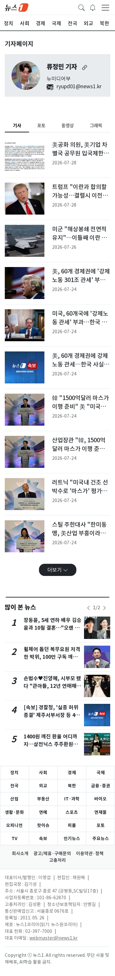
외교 (43, 786)
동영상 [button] (67, 125)
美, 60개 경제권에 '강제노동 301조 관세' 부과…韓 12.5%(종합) (81, 280)
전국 (14, 786)
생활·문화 (14, 812)
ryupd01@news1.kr (79, 86)
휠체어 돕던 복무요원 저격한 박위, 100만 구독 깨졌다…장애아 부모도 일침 (52, 657)
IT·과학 (72, 799)
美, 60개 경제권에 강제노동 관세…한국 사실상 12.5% (80, 364)
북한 (72, 786)
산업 (14, 799)
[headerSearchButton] (81, 7)
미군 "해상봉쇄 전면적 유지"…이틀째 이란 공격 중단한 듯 (79, 237)
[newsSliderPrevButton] (88, 607)
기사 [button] (17, 125)
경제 (72, 772)
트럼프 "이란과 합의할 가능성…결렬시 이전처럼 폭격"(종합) (80, 195)
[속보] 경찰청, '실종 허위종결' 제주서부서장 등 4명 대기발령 (52, 715)
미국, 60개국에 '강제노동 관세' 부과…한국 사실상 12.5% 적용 (80, 322)
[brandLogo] (16, 7)
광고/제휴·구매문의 (52, 853)
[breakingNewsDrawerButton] (92, 7)
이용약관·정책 (89, 853)
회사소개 (20, 853)
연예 (43, 812)
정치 (14, 772)
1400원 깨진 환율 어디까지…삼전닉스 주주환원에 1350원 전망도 (51, 744)
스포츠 (71, 812)
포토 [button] (41, 125)
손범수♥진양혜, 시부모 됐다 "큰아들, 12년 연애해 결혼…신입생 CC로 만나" (53, 686)
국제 (100, 772)
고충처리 (57, 860)
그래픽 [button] (96, 125)
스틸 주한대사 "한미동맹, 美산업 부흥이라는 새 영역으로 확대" (79, 533)
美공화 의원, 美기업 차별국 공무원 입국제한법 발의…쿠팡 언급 (80, 153)
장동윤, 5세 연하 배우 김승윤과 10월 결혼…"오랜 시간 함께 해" (52, 628)
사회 (43, 772)
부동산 (43, 799)
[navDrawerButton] (105, 7)
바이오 (100, 799)
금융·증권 (100, 786)
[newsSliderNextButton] (104, 607)
